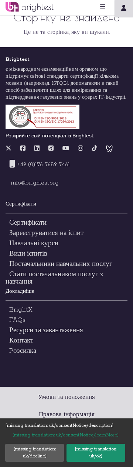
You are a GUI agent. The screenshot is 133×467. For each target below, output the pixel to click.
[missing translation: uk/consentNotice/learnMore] (65, 435)
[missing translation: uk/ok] (96, 452)
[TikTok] (94, 148)
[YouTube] (66, 148)
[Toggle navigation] (111, 6)
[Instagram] (80, 148)
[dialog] (66, 442)
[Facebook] (23, 148)
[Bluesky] (109, 148)
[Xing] (51, 148)
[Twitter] (10, 148)
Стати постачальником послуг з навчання (54, 278)
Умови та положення (66, 397)
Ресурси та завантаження (46, 330)
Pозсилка (22, 351)
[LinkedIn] (37, 148)
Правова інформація (67, 414)
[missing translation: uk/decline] (34, 452)
